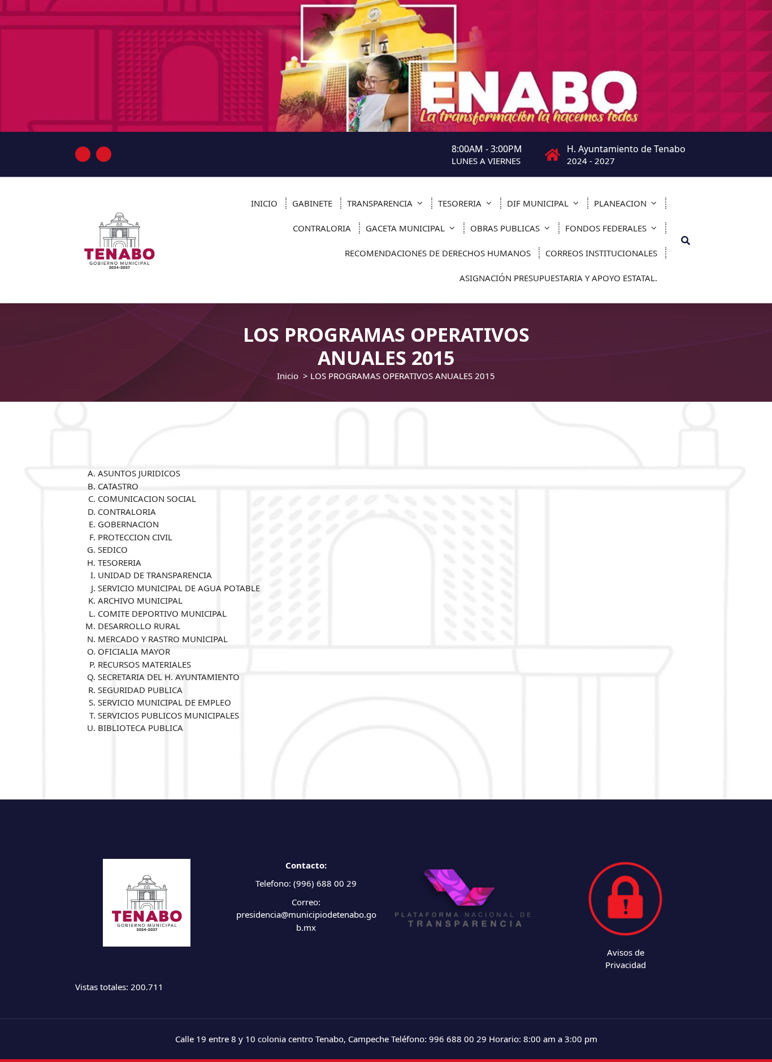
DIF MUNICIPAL (538, 203)
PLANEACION (620, 203)
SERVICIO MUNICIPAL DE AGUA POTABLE (179, 588)
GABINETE (312, 203)
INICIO (264, 203)
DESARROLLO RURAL (139, 625)
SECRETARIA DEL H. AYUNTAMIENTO (169, 676)
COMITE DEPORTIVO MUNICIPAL (162, 613)
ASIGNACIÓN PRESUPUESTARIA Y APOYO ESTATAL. (558, 277)
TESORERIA (460, 203)
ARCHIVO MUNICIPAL (140, 600)
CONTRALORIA (322, 228)
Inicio (287, 375)
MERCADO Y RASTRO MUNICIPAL (163, 638)
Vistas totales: (103, 986)
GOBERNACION (128, 524)
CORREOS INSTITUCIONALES (601, 253)
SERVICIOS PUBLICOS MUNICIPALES (168, 715)
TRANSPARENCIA (380, 203)
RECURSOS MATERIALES (144, 664)
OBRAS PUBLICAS (505, 228)
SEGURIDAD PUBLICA (140, 689)
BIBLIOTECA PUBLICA (140, 727)
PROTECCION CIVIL (135, 537)
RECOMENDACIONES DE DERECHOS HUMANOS (438, 253)
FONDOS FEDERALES (606, 228)
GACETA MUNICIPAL (405, 228)
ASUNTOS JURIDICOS (139, 473)
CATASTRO (118, 486)
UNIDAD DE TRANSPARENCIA (155, 575)
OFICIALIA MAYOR (134, 651)
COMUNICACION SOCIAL (147, 498)
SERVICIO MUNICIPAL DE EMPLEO (164, 702)
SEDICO (113, 549)
